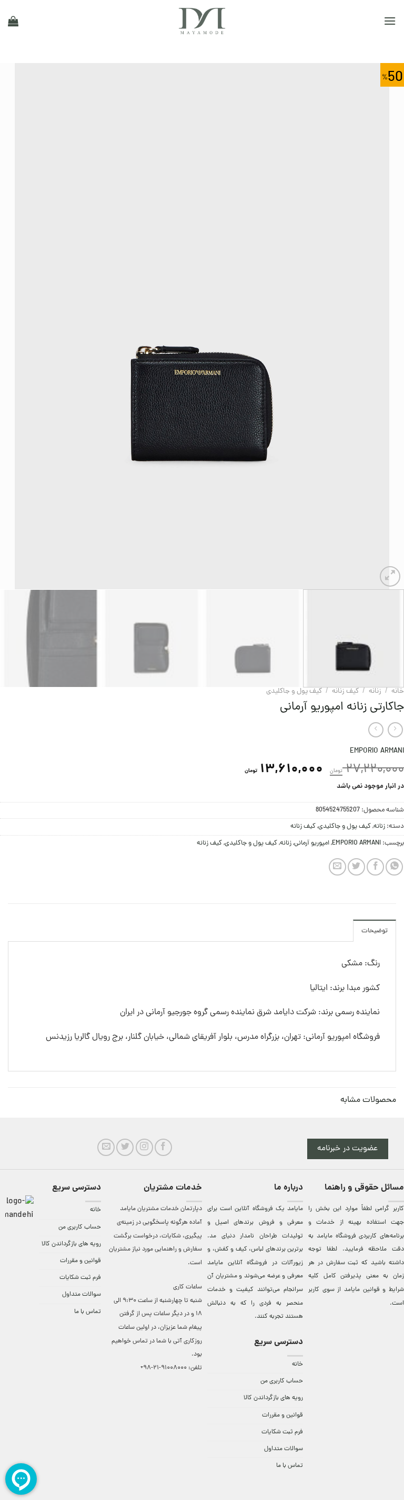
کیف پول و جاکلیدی (294, 691)
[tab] (374, 931)
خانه (397, 691)
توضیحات (374, 931)
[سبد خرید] (13, 21)
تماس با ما (289, 1466)
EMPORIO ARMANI (377, 751)
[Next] (13, 326)
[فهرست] (389, 21)
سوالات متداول (283, 1449)
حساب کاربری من (281, 1381)
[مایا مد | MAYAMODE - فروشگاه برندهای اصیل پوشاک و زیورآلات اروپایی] (202, 21)
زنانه (375, 691)
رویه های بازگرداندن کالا (273, 1398)
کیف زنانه (345, 691)
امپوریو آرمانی (311, 843)
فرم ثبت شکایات (282, 1432)
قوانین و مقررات (282, 1415)
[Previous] (382, 326)
